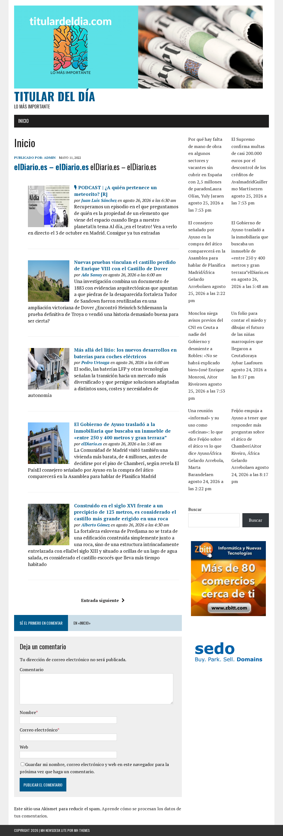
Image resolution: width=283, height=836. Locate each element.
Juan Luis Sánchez (99, 200)
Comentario (31, 669)
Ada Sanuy (91, 274)
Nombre (28, 712)
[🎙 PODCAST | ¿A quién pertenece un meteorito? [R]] (48, 223)
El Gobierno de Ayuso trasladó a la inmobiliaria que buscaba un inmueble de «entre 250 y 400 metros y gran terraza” (122, 431)
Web (24, 747)
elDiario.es (91, 443)
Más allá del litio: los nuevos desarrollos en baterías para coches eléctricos (125, 353)
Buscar (195, 509)
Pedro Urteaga (95, 362)
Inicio (23, 121)
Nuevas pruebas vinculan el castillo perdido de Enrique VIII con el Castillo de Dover (125, 265)
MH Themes (82, 830)
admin (50, 157)
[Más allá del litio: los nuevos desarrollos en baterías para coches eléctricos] (48, 386)
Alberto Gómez (95, 525)
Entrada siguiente (100, 600)
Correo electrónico (38, 730)
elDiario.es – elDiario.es (51, 166)
